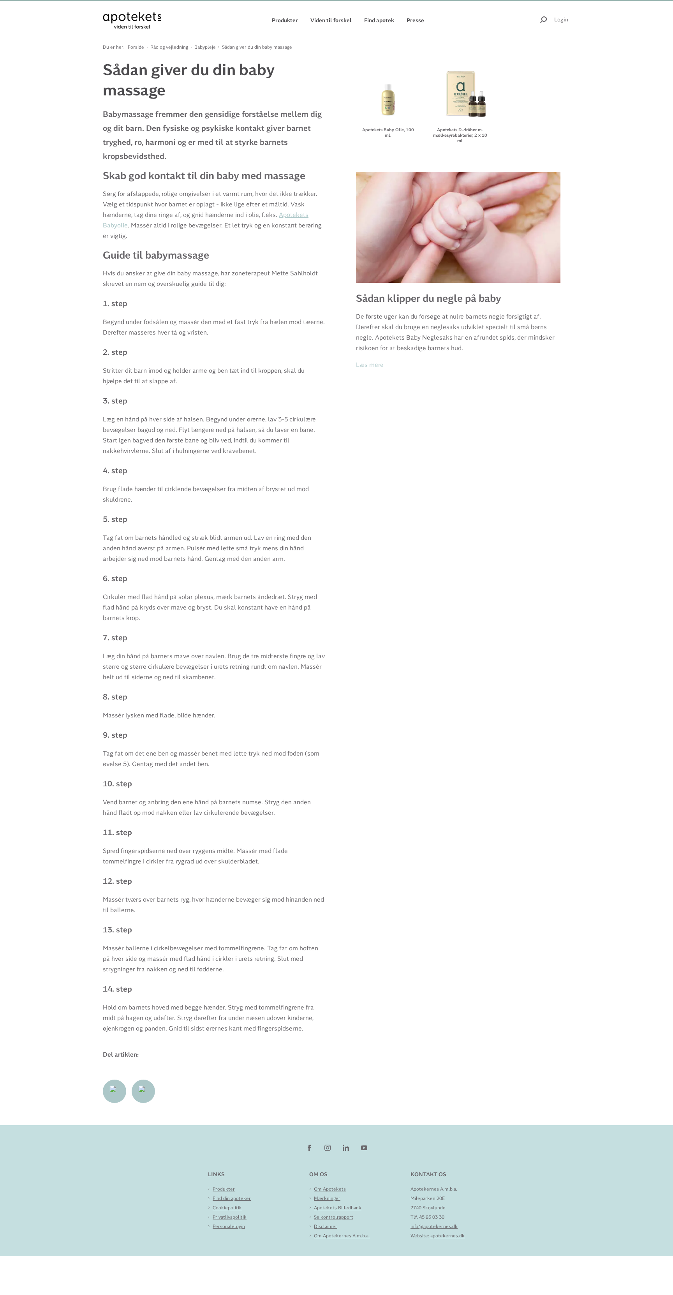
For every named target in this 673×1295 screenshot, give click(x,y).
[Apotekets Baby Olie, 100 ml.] (388, 88)
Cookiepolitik (227, 1207)
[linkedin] (346, 1147)
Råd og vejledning (169, 47)
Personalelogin (229, 1226)
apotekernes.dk (447, 1236)
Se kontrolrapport (333, 1217)
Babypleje (205, 47)
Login (561, 19)
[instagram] (328, 1147)
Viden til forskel (331, 20)
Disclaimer (325, 1226)
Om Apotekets (330, 1189)
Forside (136, 47)
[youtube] (364, 1147)
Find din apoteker (232, 1198)
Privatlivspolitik (230, 1217)
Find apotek (379, 20)
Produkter (285, 20)
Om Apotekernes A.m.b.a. (342, 1236)
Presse (415, 20)
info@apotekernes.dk (434, 1226)
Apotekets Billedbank (337, 1207)
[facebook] (310, 1147)
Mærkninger (327, 1198)
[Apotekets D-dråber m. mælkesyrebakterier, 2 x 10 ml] (460, 88)
